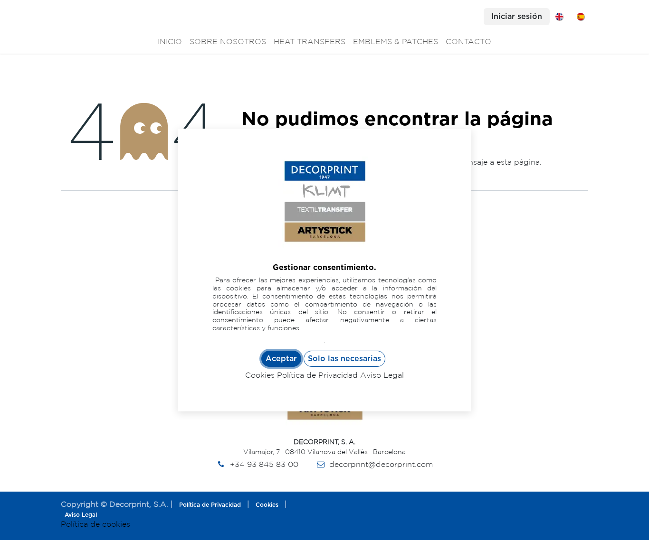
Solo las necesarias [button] (344, 359)
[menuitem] (559, 17)
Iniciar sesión (516, 16)
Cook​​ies (267, 505)
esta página (518, 162)
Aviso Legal (382, 375)
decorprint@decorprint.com (381, 464)
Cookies (260, 375)
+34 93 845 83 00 (264, 464)
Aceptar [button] (281, 359)
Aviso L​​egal (81, 515)
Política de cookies (95, 524)
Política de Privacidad (317, 375)
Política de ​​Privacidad (210, 505)
